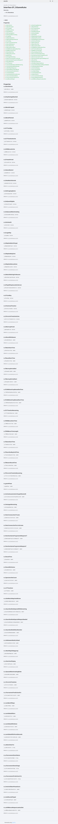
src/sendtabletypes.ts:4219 (13, 207)
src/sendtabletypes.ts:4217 (13, 677)
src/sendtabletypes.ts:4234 (13, 133)
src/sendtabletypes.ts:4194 (13, 144)
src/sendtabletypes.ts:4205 (13, 405)
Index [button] (6, 20)
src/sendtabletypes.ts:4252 (13, 499)
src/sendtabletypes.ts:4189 (13, 280)
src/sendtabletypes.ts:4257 (13, 698)
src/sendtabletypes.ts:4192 (13, 384)
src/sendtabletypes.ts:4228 (13, 342)
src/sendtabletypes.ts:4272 (13, 531)
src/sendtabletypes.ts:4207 (13, 363)
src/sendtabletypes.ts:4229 (13, 426)
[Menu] (53, 1)
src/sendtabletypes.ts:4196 (13, 416)
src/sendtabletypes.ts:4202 (13, 802)
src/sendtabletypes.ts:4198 (13, 593)
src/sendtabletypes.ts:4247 (13, 656)
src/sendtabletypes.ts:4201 (13, 489)
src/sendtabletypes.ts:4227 (13, 572)
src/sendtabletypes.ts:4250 (13, 604)
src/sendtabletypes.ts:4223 (13, 551)
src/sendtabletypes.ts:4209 (13, 175)
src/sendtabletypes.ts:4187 (13, 15)
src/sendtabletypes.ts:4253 (13, 353)
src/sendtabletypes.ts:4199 (13, 311)
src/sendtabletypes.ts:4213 (13, 248)
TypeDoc (14, 822)
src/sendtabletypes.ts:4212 (13, 102)
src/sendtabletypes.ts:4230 (13, 436)
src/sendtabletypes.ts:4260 (13, 614)
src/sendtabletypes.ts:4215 (13, 259)
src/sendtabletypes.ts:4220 (13, 238)
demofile (6, 1)
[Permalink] (13, 86)
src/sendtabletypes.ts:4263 (13, 729)
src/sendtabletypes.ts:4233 (13, 301)
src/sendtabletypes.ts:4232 (13, 154)
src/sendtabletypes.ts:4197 (13, 687)
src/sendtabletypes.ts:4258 (13, 750)
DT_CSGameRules (12, 5)
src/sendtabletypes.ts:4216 (13, 217)
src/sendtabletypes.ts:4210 (13, 447)
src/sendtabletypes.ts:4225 (13, 112)
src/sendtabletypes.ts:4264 (13, 719)
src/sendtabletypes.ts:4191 (13, 374)
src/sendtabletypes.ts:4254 (13, 760)
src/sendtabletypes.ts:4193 (13, 321)
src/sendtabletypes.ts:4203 (13, 666)
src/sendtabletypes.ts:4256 (13, 781)
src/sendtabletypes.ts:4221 (13, 290)
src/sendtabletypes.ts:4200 (13, 562)
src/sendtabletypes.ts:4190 (13, 332)
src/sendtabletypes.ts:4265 (13, 740)
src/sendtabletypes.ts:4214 (13, 269)
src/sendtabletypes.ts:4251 (13, 196)
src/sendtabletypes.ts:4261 (13, 625)
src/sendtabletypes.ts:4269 (13, 708)
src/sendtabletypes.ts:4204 (13, 792)
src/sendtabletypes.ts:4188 (13, 165)
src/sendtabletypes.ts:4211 (13, 510)
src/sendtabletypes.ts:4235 (13, 457)
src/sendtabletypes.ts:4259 (13, 635)
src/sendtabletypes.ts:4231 (13, 813)
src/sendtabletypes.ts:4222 (13, 541)
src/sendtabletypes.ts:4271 (13, 520)
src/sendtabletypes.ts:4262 (13, 645)
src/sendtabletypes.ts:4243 (13, 92)
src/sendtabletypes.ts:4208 (13, 468)
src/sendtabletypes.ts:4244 (13, 186)
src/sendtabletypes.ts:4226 (13, 123)
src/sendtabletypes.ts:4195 (13, 478)
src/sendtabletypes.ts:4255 (13, 771)
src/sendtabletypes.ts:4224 (13, 583)
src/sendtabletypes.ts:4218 (13, 227)
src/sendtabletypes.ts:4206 (13, 395)
